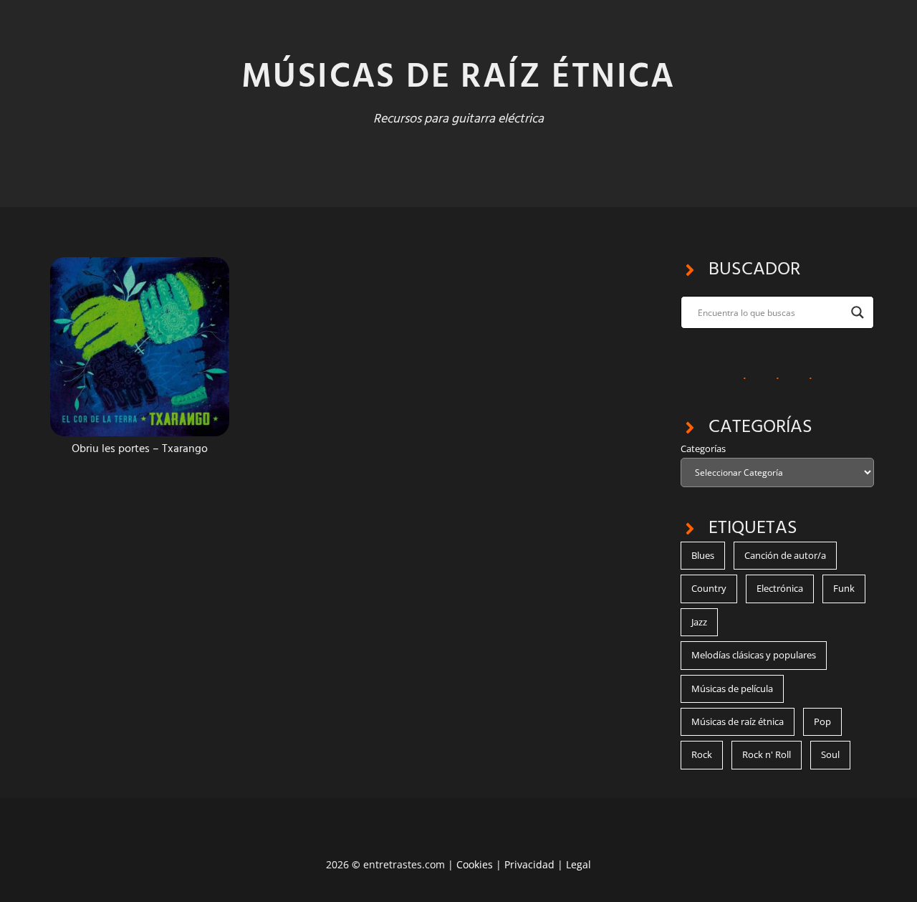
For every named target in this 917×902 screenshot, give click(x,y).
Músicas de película (732, 688)
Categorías (703, 448)
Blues (702, 555)
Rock (701, 754)
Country (708, 588)
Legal (578, 864)
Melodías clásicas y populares (753, 654)
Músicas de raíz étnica (737, 721)
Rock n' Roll (766, 754)
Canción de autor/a (785, 555)
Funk (844, 588)
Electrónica (780, 588)
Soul (830, 754)
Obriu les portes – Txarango (140, 449)
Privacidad (529, 864)
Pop (822, 721)
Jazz (699, 621)
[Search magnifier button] (858, 312)
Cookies (474, 864)
